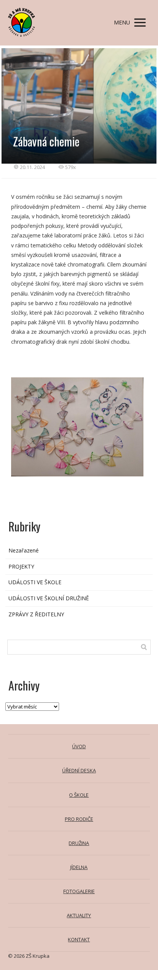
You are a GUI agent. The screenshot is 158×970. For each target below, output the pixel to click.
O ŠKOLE (79, 794)
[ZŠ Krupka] (21, 23)
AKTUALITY (79, 915)
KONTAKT (79, 939)
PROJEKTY (21, 566)
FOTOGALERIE (79, 891)
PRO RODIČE (79, 819)
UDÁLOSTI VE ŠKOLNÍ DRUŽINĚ (48, 598)
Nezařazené (23, 550)
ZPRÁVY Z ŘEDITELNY (36, 614)
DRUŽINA (79, 843)
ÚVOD (79, 746)
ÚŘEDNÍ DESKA (79, 770)
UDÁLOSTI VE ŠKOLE (34, 582)
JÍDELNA (78, 867)
